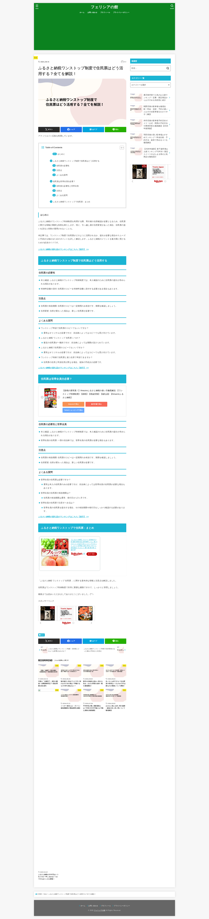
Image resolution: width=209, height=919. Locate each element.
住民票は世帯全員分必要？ (64, 181)
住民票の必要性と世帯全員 (67, 186)
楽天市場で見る (96, 404)
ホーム (82, 12)
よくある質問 (61, 175)
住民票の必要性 (62, 166)
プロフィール (105, 12)
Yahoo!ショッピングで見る (73, 410)
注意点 (59, 170)
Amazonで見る (73, 404)
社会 (35, 58)
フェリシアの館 (104, 7)
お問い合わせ (92, 12)
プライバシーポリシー (121, 12)
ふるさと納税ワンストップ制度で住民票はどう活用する (76, 161)
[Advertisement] (104, 33)
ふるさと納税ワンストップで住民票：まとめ (71, 202)
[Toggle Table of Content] (120, 148)
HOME (39, 894)
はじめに (61, 154)
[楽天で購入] (84, 554)
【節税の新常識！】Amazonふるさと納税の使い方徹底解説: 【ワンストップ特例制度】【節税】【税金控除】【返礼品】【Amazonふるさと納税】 (93, 394)
